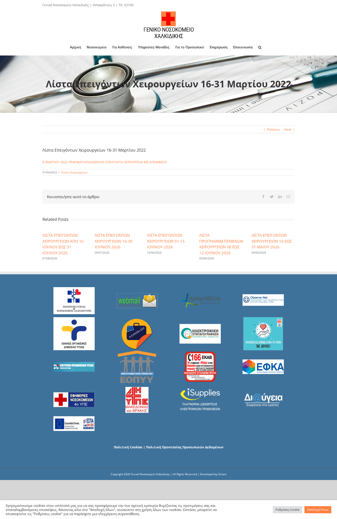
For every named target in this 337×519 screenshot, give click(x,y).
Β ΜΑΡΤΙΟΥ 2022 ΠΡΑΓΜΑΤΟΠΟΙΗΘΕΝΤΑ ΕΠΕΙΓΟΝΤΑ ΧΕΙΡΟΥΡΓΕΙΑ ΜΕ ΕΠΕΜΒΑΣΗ (104, 162)
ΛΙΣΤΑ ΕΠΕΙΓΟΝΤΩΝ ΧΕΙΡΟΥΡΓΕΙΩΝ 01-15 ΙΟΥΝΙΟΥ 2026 (166, 241)
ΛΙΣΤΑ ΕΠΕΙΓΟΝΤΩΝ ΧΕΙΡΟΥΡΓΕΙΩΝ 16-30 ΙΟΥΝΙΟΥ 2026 (114, 241)
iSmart (222, 474)
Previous (273, 129)
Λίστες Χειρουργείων (74, 172)
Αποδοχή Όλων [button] (318, 510)
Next (287, 129)
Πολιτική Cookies (128, 447)
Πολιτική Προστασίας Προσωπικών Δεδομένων (184, 447)
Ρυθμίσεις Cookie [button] (287, 510)
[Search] (259, 47)
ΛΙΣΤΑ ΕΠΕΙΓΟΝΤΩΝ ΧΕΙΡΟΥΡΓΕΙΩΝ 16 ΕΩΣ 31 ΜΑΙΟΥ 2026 (271, 241)
